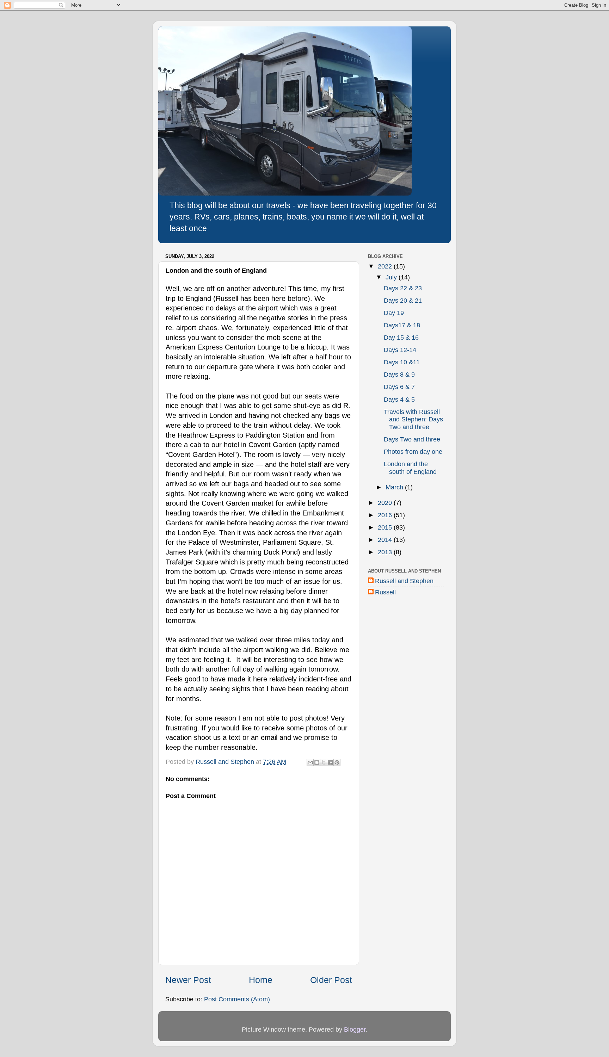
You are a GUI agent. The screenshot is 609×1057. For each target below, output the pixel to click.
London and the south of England (410, 467)
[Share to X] (323, 762)
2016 (386, 515)
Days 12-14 (400, 349)
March (395, 487)
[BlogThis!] (316, 762)
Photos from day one (413, 451)
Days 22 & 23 (403, 288)
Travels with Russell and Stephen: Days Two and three (413, 419)
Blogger (354, 1029)
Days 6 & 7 (399, 386)
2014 (386, 539)
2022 (386, 266)
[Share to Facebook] (330, 762)
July (392, 277)
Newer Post (188, 980)
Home (260, 980)
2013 (386, 552)
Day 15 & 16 (401, 337)
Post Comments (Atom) (237, 999)
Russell (385, 592)
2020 (386, 502)
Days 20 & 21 (403, 300)
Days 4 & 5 (399, 399)
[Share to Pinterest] (336, 762)
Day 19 (394, 312)
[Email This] (310, 762)
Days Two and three (412, 439)
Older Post (331, 980)
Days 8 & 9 (399, 374)
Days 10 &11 (402, 362)
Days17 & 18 (402, 325)
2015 (386, 527)
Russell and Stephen (404, 581)
